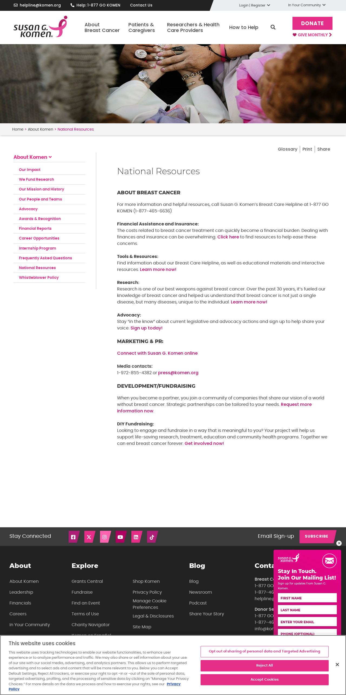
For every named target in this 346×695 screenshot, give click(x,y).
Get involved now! (204, 443)
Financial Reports (35, 229)
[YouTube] (122, 537)
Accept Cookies (265, 679)
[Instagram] (106, 537)
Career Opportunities (39, 238)
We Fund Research (36, 180)
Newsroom (200, 592)
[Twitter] (90, 537)
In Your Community (29, 625)
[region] (173, 665)
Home (18, 129)
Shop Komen (146, 581)
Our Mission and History (41, 189)
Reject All (264, 665)
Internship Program (37, 248)
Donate (312, 23)
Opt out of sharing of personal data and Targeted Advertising (265, 652)
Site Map (142, 627)
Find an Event (86, 603)
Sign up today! (146, 328)
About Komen (40, 129)
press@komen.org (178, 373)
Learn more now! (158, 269)
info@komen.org (272, 629)
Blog (194, 581)
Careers (17, 614)
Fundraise (82, 592)
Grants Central (87, 581)
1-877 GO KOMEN (272, 586)
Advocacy (28, 209)
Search (273, 27)
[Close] (337, 665)
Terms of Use (85, 614)
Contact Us (141, 5)
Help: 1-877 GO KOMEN (98, 5)
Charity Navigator (91, 625)
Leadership (21, 592)
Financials (20, 603)
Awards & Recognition (40, 219)
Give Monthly (313, 35)
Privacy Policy (147, 592)
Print (307, 149)
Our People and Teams (40, 199)
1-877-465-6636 (272, 592)
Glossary (287, 149)
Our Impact (29, 170)
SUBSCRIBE (316, 536)
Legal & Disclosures (153, 616)
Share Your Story (206, 614)
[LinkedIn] (137, 537)
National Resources (37, 268)
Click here (228, 237)
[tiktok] (153, 537)
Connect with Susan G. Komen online (157, 353)
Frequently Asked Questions (45, 258)
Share (323, 149)
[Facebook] (75, 537)
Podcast (198, 603)
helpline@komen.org (40, 5)
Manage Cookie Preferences (150, 604)
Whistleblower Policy (39, 278)
